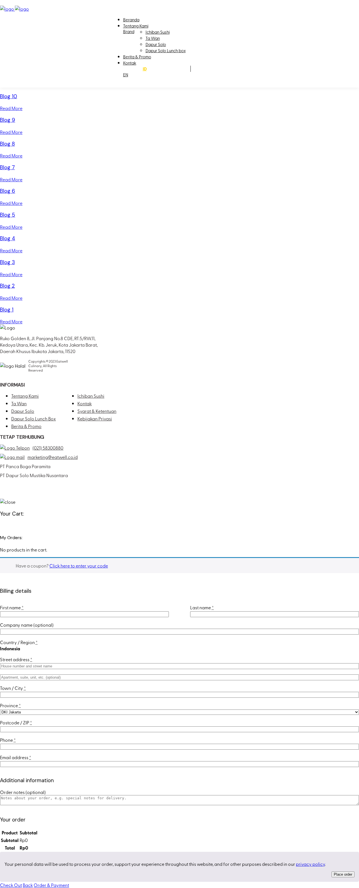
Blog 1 (6, 309)
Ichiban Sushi (158, 32)
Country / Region (19, 642)
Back (28, 885)
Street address (16, 659)
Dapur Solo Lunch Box (33, 418)
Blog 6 (7, 190)
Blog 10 (8, 96)
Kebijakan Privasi (94, 418)
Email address (15, 757)
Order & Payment (51, 885)
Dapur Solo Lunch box (166, 50)
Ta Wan (153, 38)
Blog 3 (7, 262)
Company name (27, 625)
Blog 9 (7, 119)
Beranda (131, 19)
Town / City (13, 688)
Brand (128, 31)
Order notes (23, 792)
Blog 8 (7, 143)
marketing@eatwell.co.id (52, 457)
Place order (343, 874)
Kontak (129, 63)
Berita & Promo (137, 56)
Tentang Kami (135, 26)
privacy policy (310, 864)
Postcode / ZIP (16, 722)
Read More (11, 108)
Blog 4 (7, 238)
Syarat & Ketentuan (96, 411)
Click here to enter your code (78, 565)
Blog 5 (7, 214)
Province (10, 705)
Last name (202, 607)
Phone (8, 740)
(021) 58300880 (48, 448)
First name (12, 607)
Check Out (11, 885)
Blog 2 (7, 285)
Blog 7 (7, 167)
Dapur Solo (156, 44)
